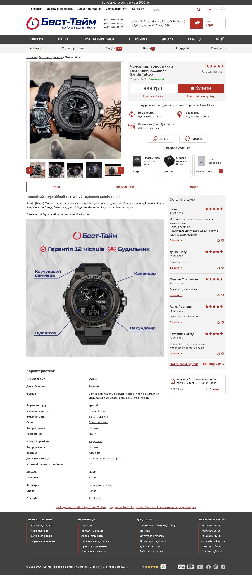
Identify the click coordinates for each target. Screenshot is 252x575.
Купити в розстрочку (201, 96)
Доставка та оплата (60, 8)
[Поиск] (199, 9)
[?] (117, 458)
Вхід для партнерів (151, 551)
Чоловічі (36, 39)
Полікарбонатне (98, 422)
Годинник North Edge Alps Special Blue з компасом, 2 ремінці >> (153, 507)
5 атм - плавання (99, 416)
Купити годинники (53, 566)
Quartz (93, 378)
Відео (194, 186)
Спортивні (138, 39)
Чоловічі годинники (100, 485)
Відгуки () (125, 186)
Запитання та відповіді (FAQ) (157, 525)
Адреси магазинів (89, 8)
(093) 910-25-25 (113, 27)
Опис (56, 186)
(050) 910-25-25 (113, 23)
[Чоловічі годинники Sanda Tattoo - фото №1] (75, 110)
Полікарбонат (97, 410)
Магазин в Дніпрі (211, 551)
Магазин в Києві (210, 546)
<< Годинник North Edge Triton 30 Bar (81, 507)
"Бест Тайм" (96, 566)
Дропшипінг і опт (116, 8)
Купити (203, 87)
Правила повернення (94, 546)
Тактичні (94, 386)
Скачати (214, 389)
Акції (219, 39)
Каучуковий (95, 441)
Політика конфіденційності (97, 541)
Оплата (163, 138)
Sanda (92, 490)
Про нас (145, 530)
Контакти (138, 8)
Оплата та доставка (152, 535)
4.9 (142, 566)
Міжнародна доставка (94, 551)
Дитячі (167, 39)
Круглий (93, 405)
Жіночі (63, 39)
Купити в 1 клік (153, 96)
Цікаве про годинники (153, 541)
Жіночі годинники (40, 530)
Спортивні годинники (42, 541)
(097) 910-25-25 (113, 19)
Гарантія (36, 8)
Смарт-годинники (99, 39)
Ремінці (194, 39)
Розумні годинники (41, 535)
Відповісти (176, 240)
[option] (75, 110)
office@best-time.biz (213, 541)
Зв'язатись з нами (92, 530)
